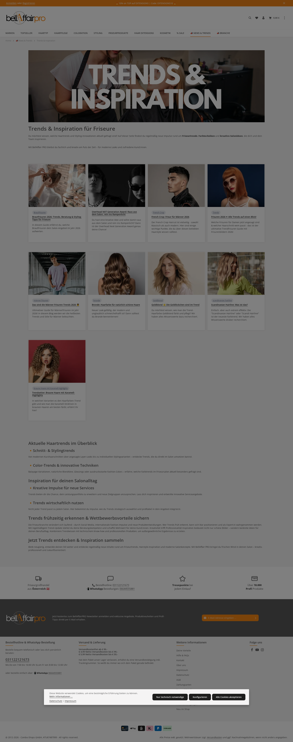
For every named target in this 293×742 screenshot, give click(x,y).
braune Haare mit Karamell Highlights (51, 388)
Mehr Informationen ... (61, 696)
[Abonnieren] (256, 618)
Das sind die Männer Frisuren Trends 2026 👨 (55, 304)
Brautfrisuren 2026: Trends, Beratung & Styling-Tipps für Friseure (57, 218)
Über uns (181, 665)
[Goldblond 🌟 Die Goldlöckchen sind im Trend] (176, 273)
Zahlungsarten (183, 684)
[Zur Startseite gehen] (25, 17)
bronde (96, 300)
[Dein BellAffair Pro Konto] (263, 18)
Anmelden (11, 3)
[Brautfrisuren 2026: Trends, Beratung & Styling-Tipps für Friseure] (57, 185)
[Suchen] (250, 18)
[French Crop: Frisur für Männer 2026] (176, 185)
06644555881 (127, 588)
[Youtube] (257, 650)
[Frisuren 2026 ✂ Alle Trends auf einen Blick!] (236, 185)
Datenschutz (182, 674)
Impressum (182, 670)
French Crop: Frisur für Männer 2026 (170, 216)
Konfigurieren (200, 697)
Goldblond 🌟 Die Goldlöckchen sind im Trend (175, 304)
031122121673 (121, 585)
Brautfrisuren (40, 212)
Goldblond (158, 300)
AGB (178, 679)
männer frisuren (41, 300)
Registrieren (29, 3)
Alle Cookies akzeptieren (229, 697)
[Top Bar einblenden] (284, 18)
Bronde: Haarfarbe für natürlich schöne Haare (116, 304)
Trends (216, 212)
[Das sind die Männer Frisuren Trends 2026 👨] (57, 273)
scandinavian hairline (222, 300)
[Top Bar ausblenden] (284, 3)
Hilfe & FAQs (182, 655)
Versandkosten (214, 737)
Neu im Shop (183, 709)
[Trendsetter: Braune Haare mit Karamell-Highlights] (57, 361)
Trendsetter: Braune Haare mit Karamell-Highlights (53, 394)
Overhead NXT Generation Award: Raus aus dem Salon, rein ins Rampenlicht (114, 213)
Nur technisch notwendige (170, 697)
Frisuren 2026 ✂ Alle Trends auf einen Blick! (233, 216)
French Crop (158, 212)
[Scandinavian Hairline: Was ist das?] (236, 273)
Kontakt (180, 660)
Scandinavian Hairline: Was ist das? (229, 304)
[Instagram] (262, 650)
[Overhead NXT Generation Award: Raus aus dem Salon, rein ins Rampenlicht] (116, 185)
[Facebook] (252, 650)
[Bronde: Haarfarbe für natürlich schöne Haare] (116, 273)
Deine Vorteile (183, 650)
